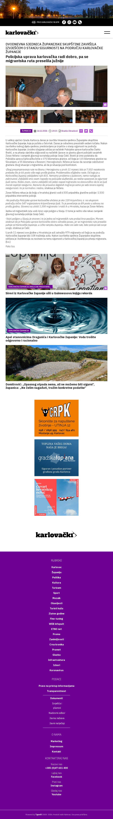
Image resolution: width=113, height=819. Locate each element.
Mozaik (56, 598)
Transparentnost (56, 691)
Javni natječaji (57, 723)
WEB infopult (56, 623)
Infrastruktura (56, 659)
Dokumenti (56, 698)
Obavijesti (56, 603)
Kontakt (56, 751)
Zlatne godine (56, 613)
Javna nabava (56, 718)
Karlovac (56, 567)
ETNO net (56, 629)
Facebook (56, 776)
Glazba (56, 654)
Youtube (56, 794)
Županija (26, 131)
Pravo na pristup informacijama (56, 685)
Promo (56, 634)
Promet (56, 649)
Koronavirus (57, 670)
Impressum (56, 746)
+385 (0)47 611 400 (56, 767)
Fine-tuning (56, 618)
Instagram (57, 785)
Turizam (56, 587)
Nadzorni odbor (57, 712)
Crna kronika (56, 644)
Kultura (56, 582)
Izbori (56, 665)
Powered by (33, 814)
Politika (56, 577)
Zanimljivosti (56, 639)
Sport (56, 592)
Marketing (56, 741)
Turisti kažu (56, 608)
